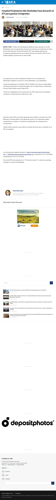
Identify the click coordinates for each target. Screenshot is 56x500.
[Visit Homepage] (10, 2)
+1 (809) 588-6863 (20, 464)
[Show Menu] (2, 2)
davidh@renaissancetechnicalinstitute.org (20, 154)
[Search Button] (51, 282)
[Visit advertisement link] (28, 219)
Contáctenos (18, 493)
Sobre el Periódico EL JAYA (7, 493)
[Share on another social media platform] (51, 41)
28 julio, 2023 (19, 17)
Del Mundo (7, 7)
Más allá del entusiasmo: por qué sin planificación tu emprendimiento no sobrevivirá (28, 290)
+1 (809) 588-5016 (11, 464)
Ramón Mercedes (10, 17)
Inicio (3, 7)
